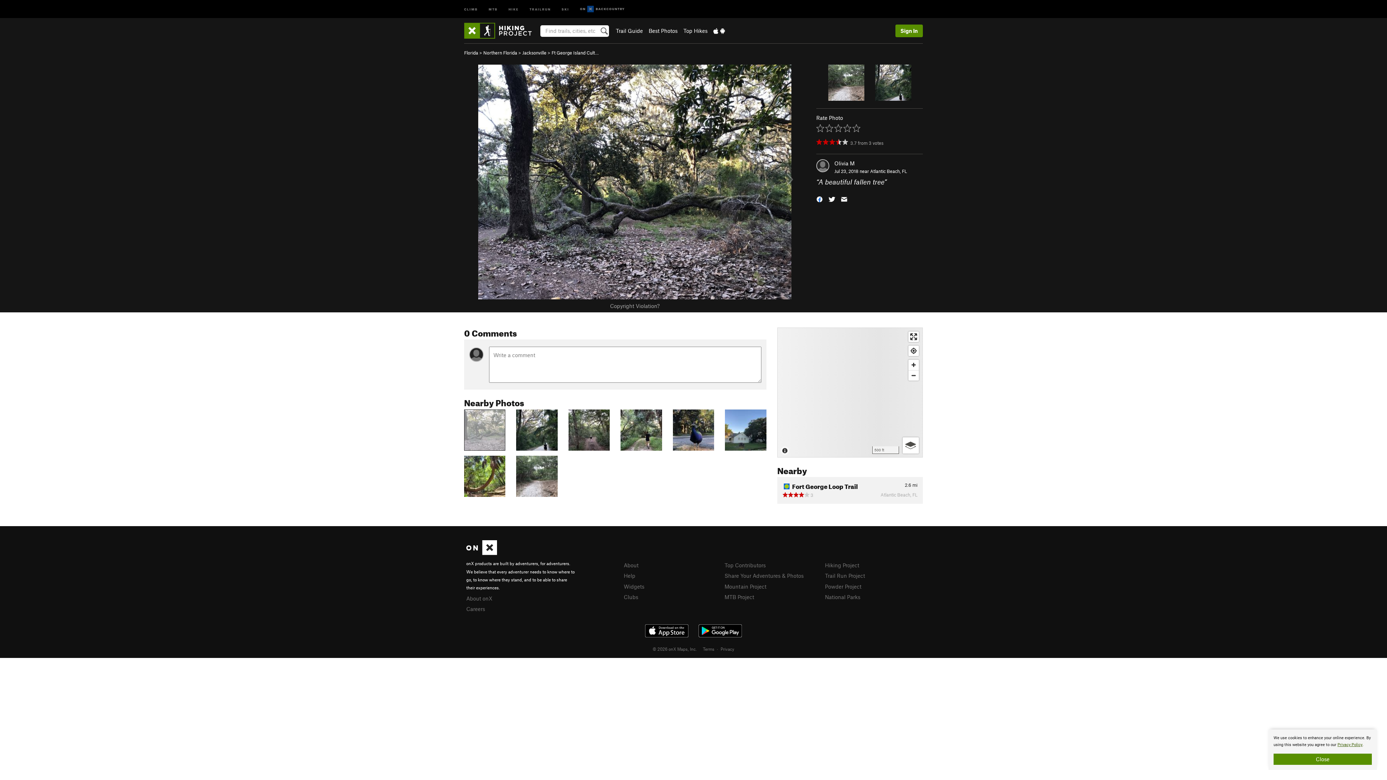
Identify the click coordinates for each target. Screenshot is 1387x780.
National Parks (842, 597)
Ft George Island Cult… (575, 53)
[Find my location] (913, 351)
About (631, 565)
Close (1323, 759)
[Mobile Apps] (719, 30)
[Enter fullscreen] (913, 337)
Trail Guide (629, 30)
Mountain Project (745, 586)
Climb (471, 8)
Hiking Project (842, 565)
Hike (514, 8)
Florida (471, 53)
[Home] (501, 31)
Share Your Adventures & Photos (764, 575)
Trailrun (540, 8)
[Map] (850, 392)
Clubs (631, 597)
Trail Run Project (845, 575)
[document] (1323, 749)
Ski (565, 8)
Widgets (634, 586)
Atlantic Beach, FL (888, 171)
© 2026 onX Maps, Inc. (675, 648)
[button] (819, 199)
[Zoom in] (913, 365)
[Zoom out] (913, 375)
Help (629, 575)
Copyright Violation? (635, 306)
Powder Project (843, 586)
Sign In (909, 30)
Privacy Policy (1350, 744)
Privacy (727, 648)
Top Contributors (745, 565)
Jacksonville (534, 53)
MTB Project (739, 597)
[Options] (911, 445)
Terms (708, 648)
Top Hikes (695, 30)
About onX (479, 598)
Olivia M (844, 163)
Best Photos (663, 30)
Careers (475, 609)
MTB (493, 8)
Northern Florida (500, 53)
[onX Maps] (481, 553)
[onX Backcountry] (602, 9)
